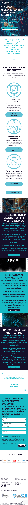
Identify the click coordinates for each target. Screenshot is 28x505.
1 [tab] (13, 34)
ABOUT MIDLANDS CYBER (9, 28)
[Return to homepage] (5, 3)
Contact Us (17, 482)
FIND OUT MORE (13, 255)
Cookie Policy (10, 441)
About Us (17, 478)
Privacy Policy (18, 483)
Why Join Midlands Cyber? (20, 479)
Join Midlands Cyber (14, 192)
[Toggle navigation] (25, 3)
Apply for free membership (14, 114)
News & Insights (18, 480)
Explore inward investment (14, 184)
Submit (21, 445)
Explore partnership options (14, 149)
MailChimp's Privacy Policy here (14, 443)
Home (16, 477)
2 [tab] (15, 34)
